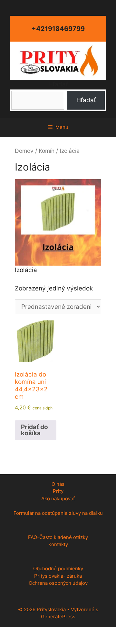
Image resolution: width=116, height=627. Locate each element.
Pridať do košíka (34, 430)
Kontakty (58, 544)
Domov (24, 150)
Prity (58, 491)
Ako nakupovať (58, 498)
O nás (58, 484)
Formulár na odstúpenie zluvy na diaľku (58, 513)
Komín (46, 150)
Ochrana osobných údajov (58, 583)
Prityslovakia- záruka (58, 576)
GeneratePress (58, 616)
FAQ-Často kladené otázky (58, 537)
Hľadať (58, 84)
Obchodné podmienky (58, 568)
